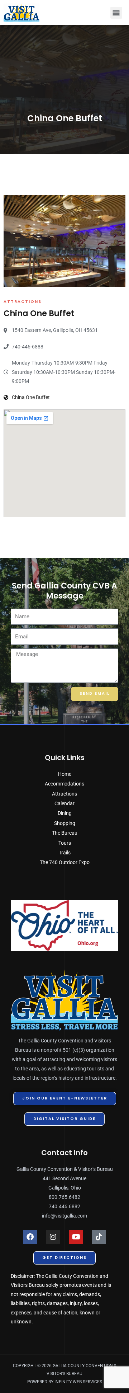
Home (64, 774)
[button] (116, 13)
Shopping (64, 823)
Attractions (64, 794)
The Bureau (64, 833)
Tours (64, 843)
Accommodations (64, 784)
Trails (65, 852)
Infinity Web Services (78, 1381)
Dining (65, 813)
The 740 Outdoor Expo (65, 862)
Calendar (64, 803)
